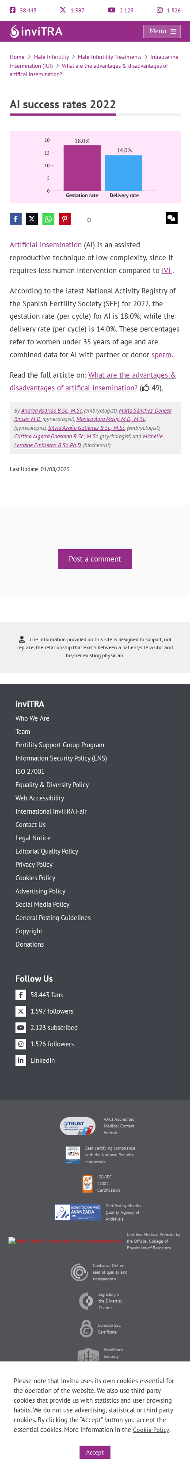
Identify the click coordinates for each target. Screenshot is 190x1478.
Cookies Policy (35, 877)
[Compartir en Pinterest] (65, 219)
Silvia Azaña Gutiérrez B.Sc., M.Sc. (86, 428)
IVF (167, 270)
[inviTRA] (36, 31)
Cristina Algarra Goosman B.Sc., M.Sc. (56, 436)
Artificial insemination (46, 245)
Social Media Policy (42, 904)
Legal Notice (33, 838)
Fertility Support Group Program (59, 744)
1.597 (76, 10)
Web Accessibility (39, 798)
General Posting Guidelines (53, 917)
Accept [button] (95, 1452)
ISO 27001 (30, 771)
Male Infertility (51, 57)
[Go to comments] (172, 218)
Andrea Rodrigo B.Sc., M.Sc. (52, 410)
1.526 (173, 10)
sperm (161, 354)
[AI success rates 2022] (95, 166)
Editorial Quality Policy (46, 851)
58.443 (28, 10)
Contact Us (30, 824)
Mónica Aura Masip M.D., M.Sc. (111, 419)
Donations (29, 944)
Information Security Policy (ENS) (61, 758)
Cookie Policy (151, 1430)
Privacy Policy (34, 864)
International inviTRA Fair (51, 811)
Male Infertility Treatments (109, 57)
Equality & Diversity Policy (52, 784)
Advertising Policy (40, 891)
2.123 (125, 10)
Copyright (28, 931)
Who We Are (32, 718)
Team (22, 731)
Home (17, 57)
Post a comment (95, 559)
